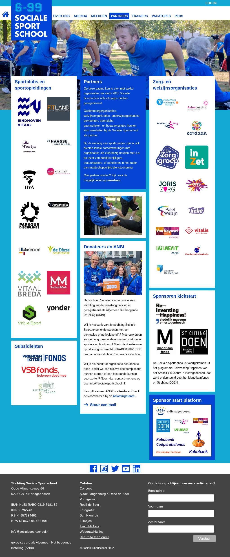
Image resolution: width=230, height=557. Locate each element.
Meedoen (99, 16)
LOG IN (211, 3)
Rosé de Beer (89, 504)
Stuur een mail (103, 404)
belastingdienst (123, 396)
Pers (179, 16)
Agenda (80, 16)
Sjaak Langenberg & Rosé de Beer (104, 494)
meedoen (113, 180)
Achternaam (157, 522)
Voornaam (155, 506)
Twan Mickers (89, 526)
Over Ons (61, 16)
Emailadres (156, 490)
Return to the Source (94, 537)
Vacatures (161, 16)
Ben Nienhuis (89, 515)
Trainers (140, 16)
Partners (119, 16)
